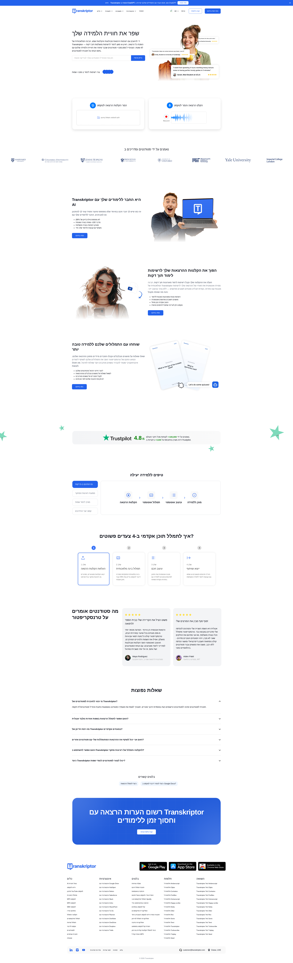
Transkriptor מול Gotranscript (206, 899)
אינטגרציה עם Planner (107, 915)
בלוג (121, 950)
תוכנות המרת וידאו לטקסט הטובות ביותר (146, 915)
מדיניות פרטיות (95, 950)
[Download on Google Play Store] (153, 866)
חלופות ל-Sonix (169, 918)
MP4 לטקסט (71, 903)
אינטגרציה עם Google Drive (109, 883)
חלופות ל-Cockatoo (171, 891)
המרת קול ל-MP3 (138, 934)
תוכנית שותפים (72, 934)
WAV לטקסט (71, 907)
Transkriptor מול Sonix (204, 918)
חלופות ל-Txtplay (170, 934)
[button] (174, 11)
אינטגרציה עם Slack (106, 899)
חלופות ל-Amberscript (171, 883)
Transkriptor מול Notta (204, 907)
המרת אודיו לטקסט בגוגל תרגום (142, 895)
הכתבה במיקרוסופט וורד (140, 903)
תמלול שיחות (71, 922)
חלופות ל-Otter (169, 911)
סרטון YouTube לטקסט (75, 891)
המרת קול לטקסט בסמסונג (141, 926)
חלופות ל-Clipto (169, 887)
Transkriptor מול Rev (203, 915)
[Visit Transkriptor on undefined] (71, 950)
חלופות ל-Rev (169, 915)
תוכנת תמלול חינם (138, 887)
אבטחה (69, 938)
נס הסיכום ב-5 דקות (84, 484)
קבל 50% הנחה (146, 832)
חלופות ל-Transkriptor (171, 926)
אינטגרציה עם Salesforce (108, 895)
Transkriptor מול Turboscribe (206, 926)
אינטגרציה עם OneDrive (107, 922)
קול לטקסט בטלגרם (138, 907)
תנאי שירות (107, 950)
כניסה (183, 11)
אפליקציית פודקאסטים (139, 911)
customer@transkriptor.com (194, 950)
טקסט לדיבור (71, 926)
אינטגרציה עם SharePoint (108, 907)
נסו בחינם (79, 387)
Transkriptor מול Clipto (204, 887)
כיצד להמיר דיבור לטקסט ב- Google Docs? (159, 784)
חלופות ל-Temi (169, 922)
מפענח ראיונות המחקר (85, 493)
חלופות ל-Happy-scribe (172, 903)
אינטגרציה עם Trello (106, 930)
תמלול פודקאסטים (73, 918)
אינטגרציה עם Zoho (106, 903)
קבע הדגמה (195, 11)
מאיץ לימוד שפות (82, 502)
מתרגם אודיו (71, 911)
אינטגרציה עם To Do (106, 911)
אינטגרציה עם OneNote (107, 918)
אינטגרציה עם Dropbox (107, 926)
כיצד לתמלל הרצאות (128, 784)
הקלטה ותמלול (72, 915)
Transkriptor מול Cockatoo (205, 891)
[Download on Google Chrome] (212, 866)
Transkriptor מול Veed (204, 934)
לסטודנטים (71, 930)
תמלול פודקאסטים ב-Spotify (141, 899)
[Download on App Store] (182, 866)
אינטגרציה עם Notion (106, 891)
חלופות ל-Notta (169, 907)
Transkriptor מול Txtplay (205, 930)
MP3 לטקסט (71, 899)
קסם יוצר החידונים (83, 511)
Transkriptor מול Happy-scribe (207, 903)
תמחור (141, 11)
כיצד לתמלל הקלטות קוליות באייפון (144, 930)
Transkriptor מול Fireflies (205, 895)
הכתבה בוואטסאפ (138, 891)
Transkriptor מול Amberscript (206, 883)
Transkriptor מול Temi (204, 922)
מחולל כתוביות (72, 895)
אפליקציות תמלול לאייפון (140, 918)
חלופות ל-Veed (169, 938)
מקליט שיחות (136, 883)
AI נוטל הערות (72, 883)
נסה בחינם (80, 236)
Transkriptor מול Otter (204, 911)
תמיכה (115, 950)
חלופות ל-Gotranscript (172, 899)
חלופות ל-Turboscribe (171, 930)
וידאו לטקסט (71, 887)
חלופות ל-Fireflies (170, 895)
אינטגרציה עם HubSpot (107, 887)
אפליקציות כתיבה (138, 922)
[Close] (290, 3)
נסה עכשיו (183, 3)
